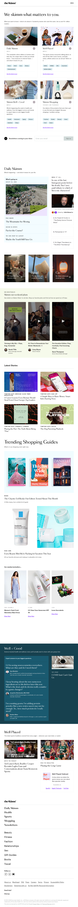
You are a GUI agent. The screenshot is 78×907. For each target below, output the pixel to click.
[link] (10, 3)
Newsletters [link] (10, 825)
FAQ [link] (22, 882)
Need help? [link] (8, 890)
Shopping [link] (9, 821)
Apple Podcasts (57, 788)
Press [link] (27, 882)
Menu (72, 3)
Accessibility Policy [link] (57, 882)
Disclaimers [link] (8, 885)
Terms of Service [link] (47, 904)
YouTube (66, 788)
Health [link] (8, 812)
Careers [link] (33, 882)
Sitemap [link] (7, 894)
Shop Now (7, 616)
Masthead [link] (16, 882)
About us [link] (7, 882)
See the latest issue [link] (12, 74)
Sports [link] (8, 817)
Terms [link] (40, 882)
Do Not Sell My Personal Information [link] (41, 885)
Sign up (68, 138)
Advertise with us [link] (20, 885)
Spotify (48, 788)
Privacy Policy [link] (36, 904)
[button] (21, 52)
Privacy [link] (46, 882)
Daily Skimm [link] (11, 808)
